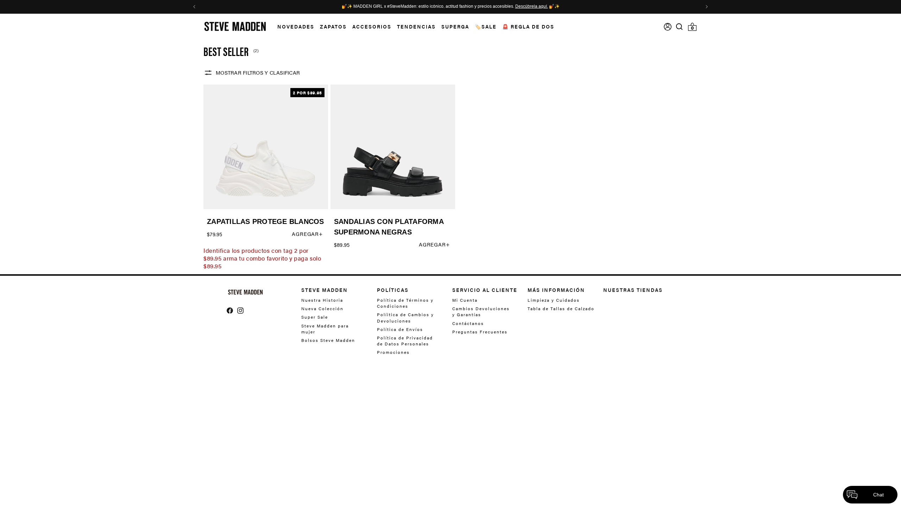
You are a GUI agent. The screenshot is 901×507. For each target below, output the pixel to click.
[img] (679, 26)
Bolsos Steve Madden (328, 340)
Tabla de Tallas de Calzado (561, 308)
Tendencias (416, 26)
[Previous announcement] (194, 6)
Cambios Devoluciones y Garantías (481, 311)
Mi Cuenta (465, 300)
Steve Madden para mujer (325, 329)
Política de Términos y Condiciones (405, 303)
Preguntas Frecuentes (480, 331)
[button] (293, 26)
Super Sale (314, 317)
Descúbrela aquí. (531, 7)
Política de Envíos (400, 329)
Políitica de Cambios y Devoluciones (405, 317)
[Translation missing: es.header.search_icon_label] (679, 26)
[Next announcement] (706, 6)
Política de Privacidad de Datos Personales (405, 340)
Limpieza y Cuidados (554, 300)
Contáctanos (468, 323)
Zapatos (333, 26)
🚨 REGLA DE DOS (528, 26)
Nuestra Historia (322, 300)
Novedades (295, 26)
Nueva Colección (322, 308)
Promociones (393, 352)
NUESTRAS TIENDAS (633, 289)
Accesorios (371, 26)
